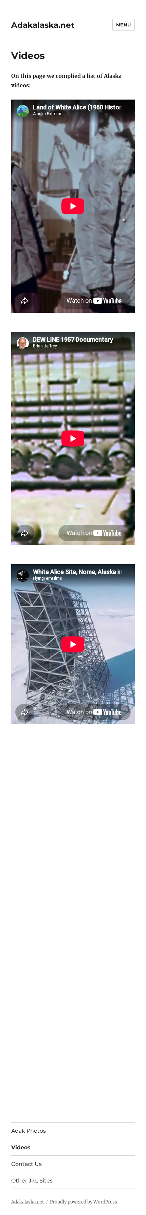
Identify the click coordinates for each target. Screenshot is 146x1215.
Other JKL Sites (32, 1180)
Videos (21, 1147)
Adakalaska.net (42, 25)
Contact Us (26, 1164)
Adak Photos (28, 1131)
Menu (123, 24)
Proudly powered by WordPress (83, 1202)
